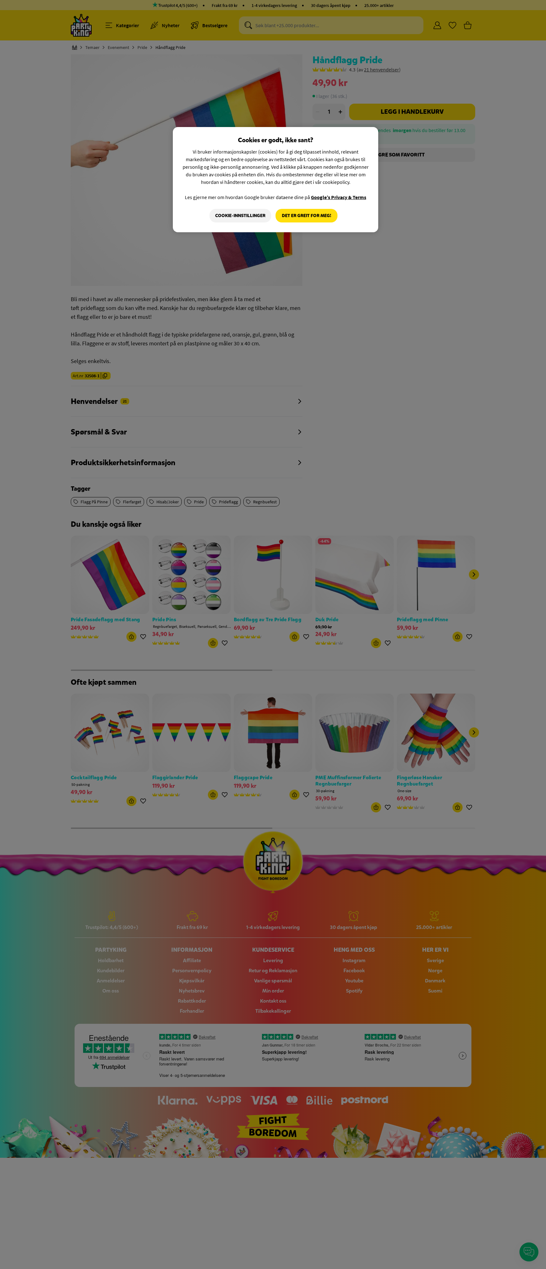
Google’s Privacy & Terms (338, 197)
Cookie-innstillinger (240, 216)
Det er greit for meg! (306, 216)
